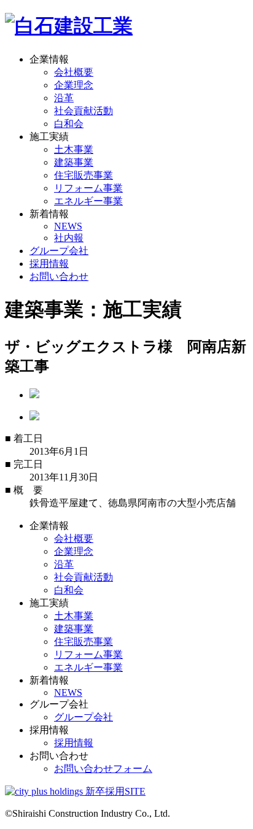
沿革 (64, 98)
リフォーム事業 (88, 188)
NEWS (68, 226)
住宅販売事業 (83, 175)
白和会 (69, 123)
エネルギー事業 (88, 201)
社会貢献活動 (83, 111)
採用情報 (49, 263)
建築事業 (73, 162)
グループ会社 (58, 250)
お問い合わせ (58, 276)
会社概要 (73, 72)
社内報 (69, 238)
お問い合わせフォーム (103, 768)
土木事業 (73, 149)
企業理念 (73, 85)
